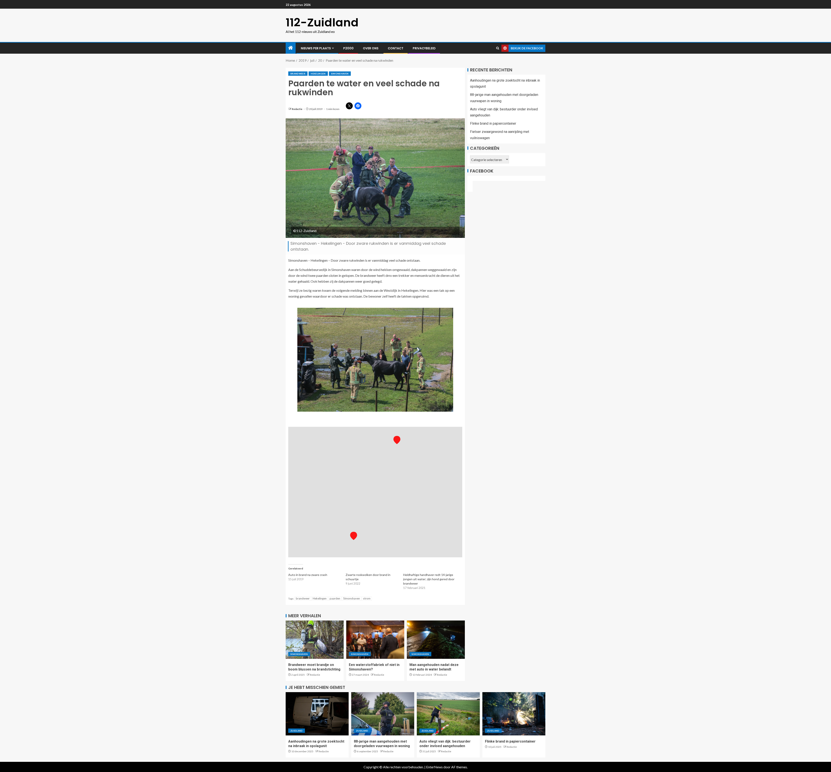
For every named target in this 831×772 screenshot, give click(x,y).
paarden (335, 598)
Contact (395, 48)
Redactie (297, 109)
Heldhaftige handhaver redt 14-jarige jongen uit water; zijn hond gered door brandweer (428, 579)
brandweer (297, 73)
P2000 (348, 48)
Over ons (370, 48)
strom (366, 598)
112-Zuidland (322, 22)
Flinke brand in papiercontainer (493, 123)
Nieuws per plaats (316, 48)
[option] (375, 360)
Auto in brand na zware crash (307, 575)
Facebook (481, 171)
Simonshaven (340, 73)
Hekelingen (318, 73)
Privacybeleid (424, 48)
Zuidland (296, 730)
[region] (375, 492)
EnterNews (434, 767)
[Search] (497, 48)
